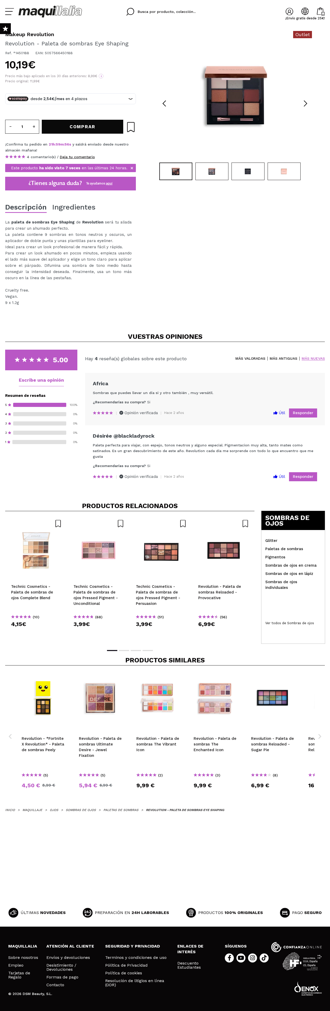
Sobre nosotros (23, 958)
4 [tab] (148, 650)
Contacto (55, 985)
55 (67, 144)
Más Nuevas (313, 358)
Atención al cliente (70, 946)
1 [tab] (112, 650)
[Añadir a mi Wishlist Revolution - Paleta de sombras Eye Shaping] (131, 127)
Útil (281, 413)
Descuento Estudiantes (189, 965)
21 (51, 144)
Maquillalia (22, 946)
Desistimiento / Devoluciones (61, 967)
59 (58, 144)
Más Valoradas (250, 358)
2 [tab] (124, 650)
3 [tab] (136, 650)
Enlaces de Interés (190, 949)
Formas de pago (62, 977)
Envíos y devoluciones (68, 958)
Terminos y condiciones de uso (136, 958)
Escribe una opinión (41, 380)
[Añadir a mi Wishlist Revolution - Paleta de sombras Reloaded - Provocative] (223, 523)
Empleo (15, 965)
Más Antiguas (283, 358)
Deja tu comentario (77, 157)
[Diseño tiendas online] (308, 988)
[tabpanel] (235, 95)
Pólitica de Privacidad (126, 965)
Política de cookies (123, 973)
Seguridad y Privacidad (132, 946)
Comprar (36, 633)
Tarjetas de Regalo (19, 975)
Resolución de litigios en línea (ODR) (134, 983)
